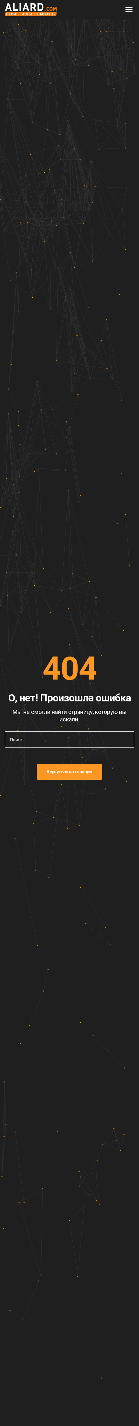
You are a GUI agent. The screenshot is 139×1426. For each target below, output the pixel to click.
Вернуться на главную (69, 771)
